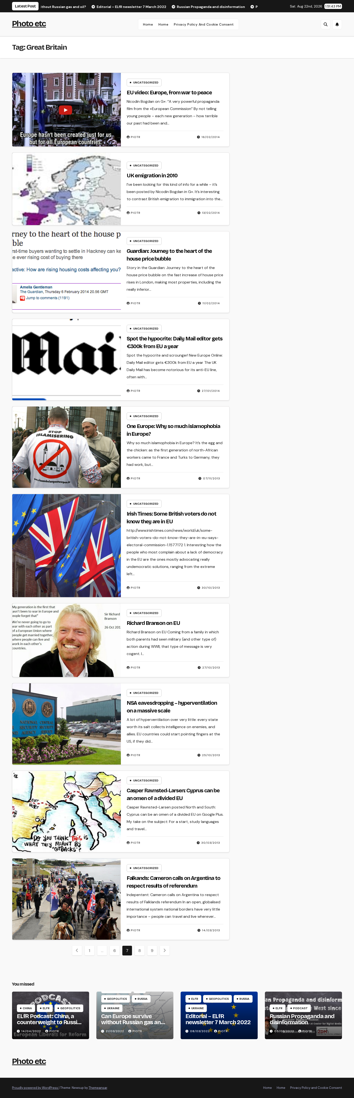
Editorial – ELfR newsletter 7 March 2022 (217, 1019)
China (27, 1008)
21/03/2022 (115, 1031)
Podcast (300, 1008)
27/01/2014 (211, 391)
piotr (135, 137)
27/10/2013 (211, 668)
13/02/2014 (211, 213)
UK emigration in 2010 (152, 176)
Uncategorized (145, 82)
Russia (143, 999)
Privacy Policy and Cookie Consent (204, 24)
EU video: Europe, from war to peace (169, 93)
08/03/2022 (200, 1031)
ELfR (46, 1008)
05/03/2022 (284, 1031)
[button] (325, 24)
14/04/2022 (31, 1031)
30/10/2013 (211, 588)
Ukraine (113, 1008)
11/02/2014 (211, 303)
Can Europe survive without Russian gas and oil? (132, 1022)
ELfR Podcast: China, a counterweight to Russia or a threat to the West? (48, 1022)
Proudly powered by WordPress (35, 1088)
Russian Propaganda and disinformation (302, 1019)
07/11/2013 (211, 478)
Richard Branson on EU (153, 623)
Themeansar (98, 1088)
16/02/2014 (211, 137)
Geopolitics (70, 1008)
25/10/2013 (211, 755)
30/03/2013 (210, 843)
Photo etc (29, 23)
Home (148, 24)
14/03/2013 (211, 930)
